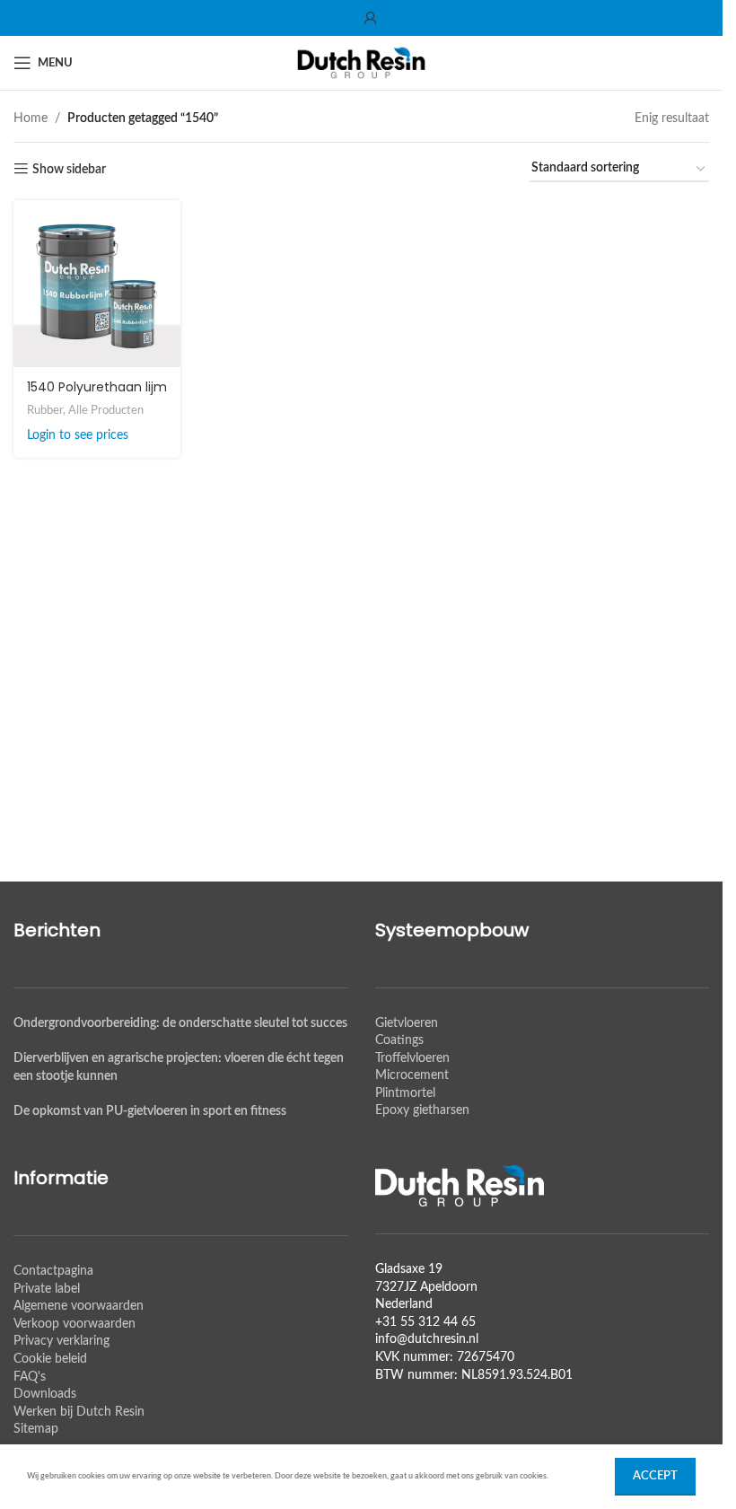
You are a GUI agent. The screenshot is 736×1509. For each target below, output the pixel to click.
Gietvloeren (406, 1023)
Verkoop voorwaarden (74, 1324)
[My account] (370, 18)
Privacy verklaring (61, 1341)
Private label (46, 1289)
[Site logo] (361, 63)
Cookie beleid (50, 1359)
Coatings (399, 1040)
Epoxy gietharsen (422, 1110)
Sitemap (35, 1429)
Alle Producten (106, 410)
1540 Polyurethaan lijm (97, 387)
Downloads (44, 1394)
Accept (655, 1476)
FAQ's (29, 1377)
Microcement (412, 1075)
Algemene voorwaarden (78, 1306)
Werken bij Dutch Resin (79, 1412)
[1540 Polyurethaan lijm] (96, 283)
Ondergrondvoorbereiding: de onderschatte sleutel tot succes (180, 1023)
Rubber (45, 410)
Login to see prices (77, 435)
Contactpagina (53, 1271)
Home (30, 118)
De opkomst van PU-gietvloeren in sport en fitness (149, 1111)
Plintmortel (405, 1093)
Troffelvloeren (412, 1058)
